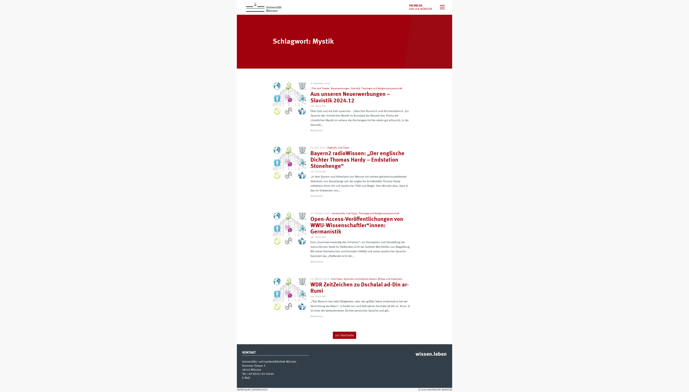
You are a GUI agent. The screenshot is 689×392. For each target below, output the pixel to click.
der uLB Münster (420, 9)
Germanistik (338, 213)
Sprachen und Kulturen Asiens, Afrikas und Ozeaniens (373, 279)
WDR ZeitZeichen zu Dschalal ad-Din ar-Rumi (359, 288)
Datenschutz (260, 390)
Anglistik (332, 148)
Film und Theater (321, 88)
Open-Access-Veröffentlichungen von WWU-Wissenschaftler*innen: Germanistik (356, 226)
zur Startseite (344, 335)
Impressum (243, 390)
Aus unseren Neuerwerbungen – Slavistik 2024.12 (350, 98)
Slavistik (355, 88)
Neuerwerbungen (340, 88)
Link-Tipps (343, 148)
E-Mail (246, 378)
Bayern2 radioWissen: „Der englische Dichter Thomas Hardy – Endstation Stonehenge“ (357, 160)
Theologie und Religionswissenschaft (381, 88)
